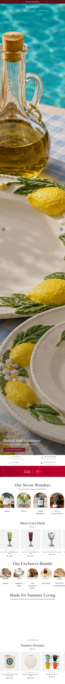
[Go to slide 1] (31, 452)
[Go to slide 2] (34, 452)
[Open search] (51, 6)
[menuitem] (54, 11)
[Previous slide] (16, 2)
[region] (32, 471)
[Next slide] (47, 2)
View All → (32, 526)
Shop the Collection (14, 449)
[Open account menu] (57, 6)
